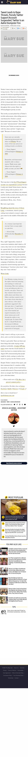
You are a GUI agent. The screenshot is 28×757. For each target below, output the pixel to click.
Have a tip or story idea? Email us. (16, 610)
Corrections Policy (7, 675)
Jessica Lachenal (5, 25)
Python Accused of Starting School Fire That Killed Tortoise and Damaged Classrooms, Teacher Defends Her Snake (14, 518)
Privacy (5, 670)
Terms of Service (12, 670)
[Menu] (2, 2)
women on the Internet (15, 401)
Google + (23, 389)
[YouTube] (25, 405)
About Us (16, 667)
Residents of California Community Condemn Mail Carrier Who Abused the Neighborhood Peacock (17, 599)
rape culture (3, 401)
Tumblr (9, 389)
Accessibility (20, 670)
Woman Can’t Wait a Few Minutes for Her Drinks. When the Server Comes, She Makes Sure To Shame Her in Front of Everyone (17, 571)
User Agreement (7, 672)
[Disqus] (14, 638)
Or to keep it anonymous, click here (16, 612)
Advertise (22, 667)
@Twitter (13, 141)
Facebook (4, 389)
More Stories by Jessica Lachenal (14, 463)
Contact (16, 678)
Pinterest (15, 389)
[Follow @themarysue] (14, 405)
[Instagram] (20, 405)
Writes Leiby (5, 274)
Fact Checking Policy (18, 675)
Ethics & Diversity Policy (17, 672)
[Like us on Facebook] (17, 405)
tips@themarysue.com (7, 395)
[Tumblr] (22, 405)
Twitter (22, 386)
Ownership (10, 678)
